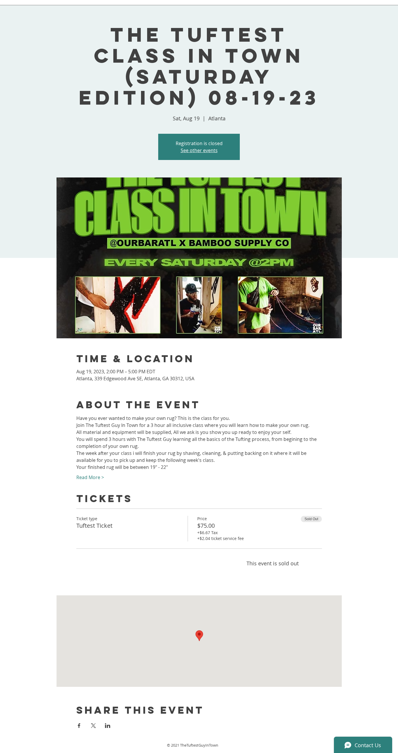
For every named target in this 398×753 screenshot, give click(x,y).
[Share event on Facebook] (79, 725)
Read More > (90, 477)
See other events (199, 150)
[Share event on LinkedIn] (107, 725)
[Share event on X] (93, 725)
